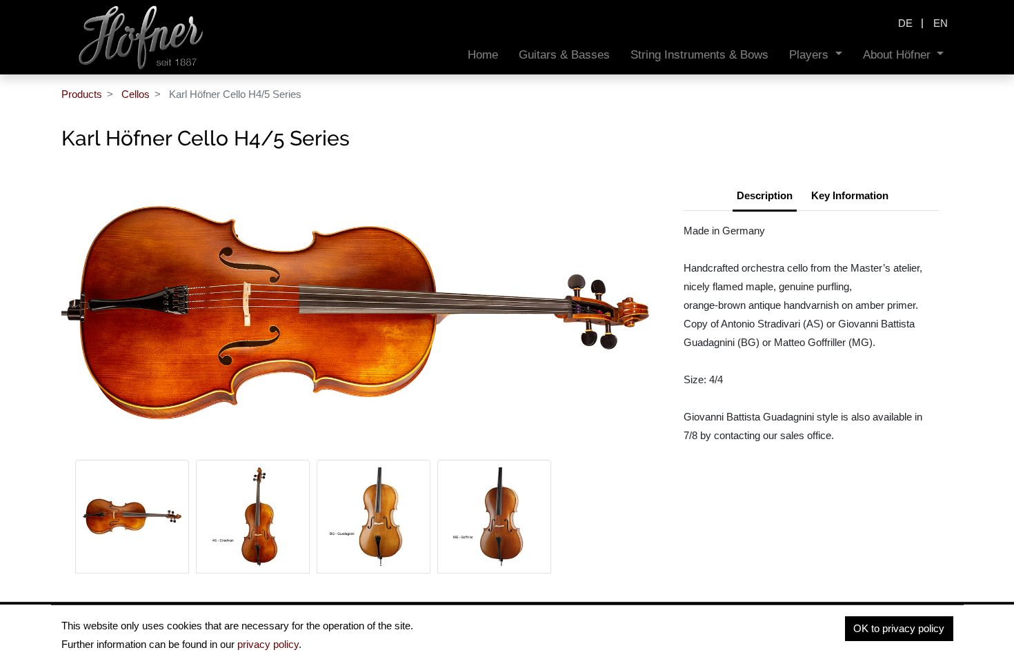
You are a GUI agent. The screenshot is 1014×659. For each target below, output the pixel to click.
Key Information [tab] (849, 195)
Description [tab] (765, 195)
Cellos (135, 94)
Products (81, 94)
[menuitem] (482, 55)
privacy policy (268, 644)
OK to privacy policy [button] (898, 628)
